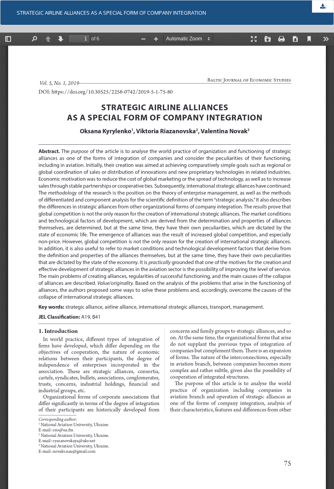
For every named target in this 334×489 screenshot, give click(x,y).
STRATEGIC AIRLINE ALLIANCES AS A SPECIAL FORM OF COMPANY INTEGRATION (111, 12)
